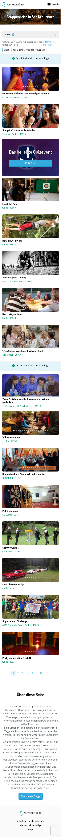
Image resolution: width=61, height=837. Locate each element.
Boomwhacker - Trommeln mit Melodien (23, 474)
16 (45, 430)
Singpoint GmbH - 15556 (14, 134)
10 (32, 430)
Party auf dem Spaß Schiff (16, 658)
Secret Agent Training (14, 277)
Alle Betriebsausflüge (30, 825)
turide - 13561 (9, 588)
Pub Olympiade (10, 510)
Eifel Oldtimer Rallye (13, 584)
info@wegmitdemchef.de (30, 821)
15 (43, 430)
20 (41, 673)
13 (38, 430)
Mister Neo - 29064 (11, 354)
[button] (30, 34)
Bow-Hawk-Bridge (12, 240)
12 (36, 430)
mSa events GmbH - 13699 (15, 97)
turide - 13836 (9, 661)
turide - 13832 (9, 244)
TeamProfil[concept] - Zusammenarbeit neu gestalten (26, 401)
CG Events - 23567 (11, 551)
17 (47, 430)
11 (34, 430)
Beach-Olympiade (12, 314)
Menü (55, 4)
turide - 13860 (9, 207)
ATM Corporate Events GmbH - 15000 (20, 625)
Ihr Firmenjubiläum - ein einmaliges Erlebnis (25, 93)
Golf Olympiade (10, 547)
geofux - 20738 (9, 441)
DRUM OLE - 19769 (11, 478)
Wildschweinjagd (11, 437)
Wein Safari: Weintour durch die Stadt (22, 351)
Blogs (30, 829)
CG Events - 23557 (11, 514)
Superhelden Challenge (14, 621)
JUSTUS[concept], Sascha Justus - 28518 (21, 406)
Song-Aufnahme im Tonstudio (18, 130)
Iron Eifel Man (9, 203)
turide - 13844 (9, 318)
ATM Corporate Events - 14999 (17, 281)
